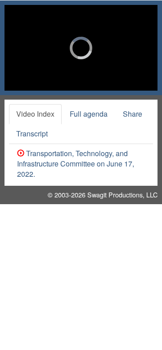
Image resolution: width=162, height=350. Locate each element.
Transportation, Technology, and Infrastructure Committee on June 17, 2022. (75, 163)
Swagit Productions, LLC (122, 194)
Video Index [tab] (35, 114)
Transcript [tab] (32, 133)
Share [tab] (132, 114)
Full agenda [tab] (89, 114)
